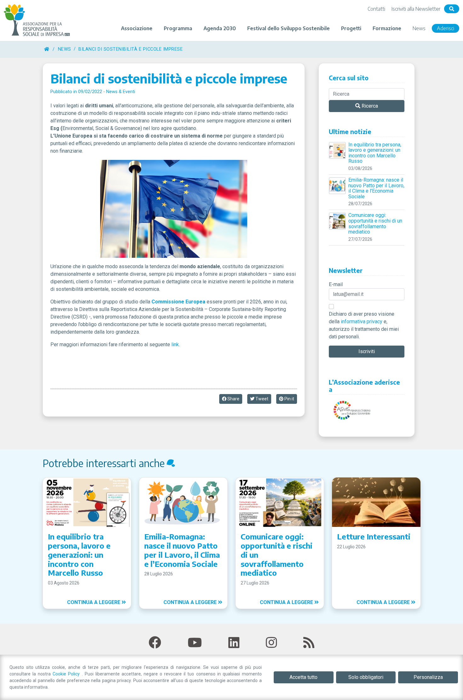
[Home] (46, 49)
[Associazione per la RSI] (38, 20)
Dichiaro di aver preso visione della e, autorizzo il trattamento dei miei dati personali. (364, 325)
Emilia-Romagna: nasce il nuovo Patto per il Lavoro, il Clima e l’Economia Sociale (376, 188)
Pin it (288, 398)
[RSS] (308, 642)
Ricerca (369, 106)
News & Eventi (120, 91)
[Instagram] (271, 642)
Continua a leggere (94, 602)
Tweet (261, 398)
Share (232, 398)
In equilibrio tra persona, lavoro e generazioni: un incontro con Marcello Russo (374, 153)
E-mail (336, 284)
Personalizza (428, 677)
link (175, 344)
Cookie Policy (67, 673)
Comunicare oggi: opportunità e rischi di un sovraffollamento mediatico (375, 223)
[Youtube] (195, 642)
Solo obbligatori (365, 677)
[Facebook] (155, 642)
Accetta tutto (303, 677)
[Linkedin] (233, 642)
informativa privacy (361, 322)
